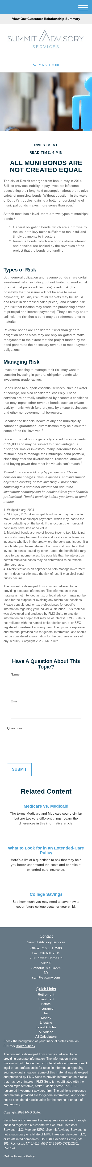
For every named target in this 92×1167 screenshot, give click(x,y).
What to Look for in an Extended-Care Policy (46, 850)
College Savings (46, 894)
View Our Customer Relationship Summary (46, 19)
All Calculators (46, 1036)
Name (15, 674)
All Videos (46, 1032)
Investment (46, 999)
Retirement (46, 994)
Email (15, 701)
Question (14, 728)
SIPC (40, 1129)
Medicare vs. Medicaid (46, 806)
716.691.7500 (48, 65)
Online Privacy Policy (19, 1156)
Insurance (46, 1008)
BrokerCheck (25, 1046)
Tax (46, 1013)
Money (46, 1018)
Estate (46, 1004)
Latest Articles (46, 1027)
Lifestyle (46, 1022)
